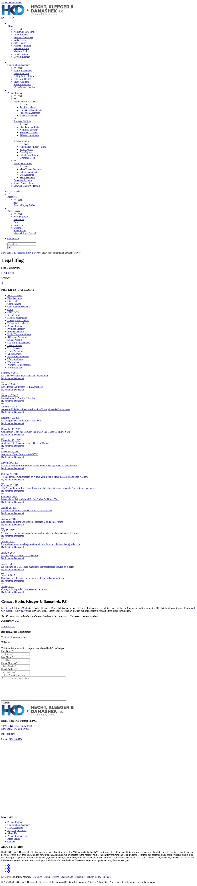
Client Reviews (21, 34)
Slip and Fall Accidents (18, 342)
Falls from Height (22, 79)
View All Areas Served (25, 233)
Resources (12, 196)
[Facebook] (8, 865)
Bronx (17, 222)
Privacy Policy (94, 877)
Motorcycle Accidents (18, 320)
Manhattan (19, 219)
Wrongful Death (27, 157)
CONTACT (13, 238)
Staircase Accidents (29, 132)
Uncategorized (14, 353)
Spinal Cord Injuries (29, 155)
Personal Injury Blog (17, 836)
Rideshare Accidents (17, 337)
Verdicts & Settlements (18, 356)
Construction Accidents (18, 65)
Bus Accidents (27, 174)
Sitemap (107, 877)
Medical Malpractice (17, 317)
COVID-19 (13, 312)
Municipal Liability (23, 163)
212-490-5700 (8, 273)
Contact (11, 841)
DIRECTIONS (8, 734)
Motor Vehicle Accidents (26, 101)
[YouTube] (8, 871)
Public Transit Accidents (19, 334)
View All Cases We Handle (27, 186)
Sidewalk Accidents (29, 135)
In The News (13, 315)
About (10, 26)
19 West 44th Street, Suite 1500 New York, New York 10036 (16, 727)
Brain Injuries (26, 149)
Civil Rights (13, 301)
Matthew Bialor (21, 51)
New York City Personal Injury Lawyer (20, 252)
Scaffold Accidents (23, 70)
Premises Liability (22, 121)
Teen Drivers (13, 348)
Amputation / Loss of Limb (33, 146)
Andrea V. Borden (22, 45)
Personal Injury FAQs (24, 205)
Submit (5, 703)
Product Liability (15, 331)
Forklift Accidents (22, 84)
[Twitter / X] (8, 868)
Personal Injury (14, 93)
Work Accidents (15, 359)
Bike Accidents (14, 298)
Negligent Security (29, 129)
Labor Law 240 (21, 73)
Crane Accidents (22, 81)
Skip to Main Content (11, 2)
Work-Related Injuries (24, 87)
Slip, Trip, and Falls (29, 127)
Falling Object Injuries (24, 76)
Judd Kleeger (20, 43)
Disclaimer (80, 877)
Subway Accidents (29, 172)
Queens (17, 227)
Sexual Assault (14, 340)
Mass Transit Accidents (31, 169)
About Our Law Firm (24, 31)
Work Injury (13, 362)
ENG (3, 18)
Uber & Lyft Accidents (31, 110)
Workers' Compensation (19, 365)
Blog (16, 202)
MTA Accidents (27, 177)
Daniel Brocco (21, 54)
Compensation (14, 304)
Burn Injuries (26, 152)
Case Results (13, 191)
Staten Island (20, 230)
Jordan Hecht (20, 40)
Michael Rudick (21, 48)
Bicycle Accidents (28, 115)
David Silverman (22, 56)
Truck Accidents (28, 107)
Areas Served (13, 211)
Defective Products (23, 180)
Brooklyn (18, 225)
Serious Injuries (21, 141)
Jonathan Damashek (23, 37)
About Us (12, 833)
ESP (11, 18)
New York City (21, 216)
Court (10, 309)
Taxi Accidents (14, 345)
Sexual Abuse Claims (24, 183)
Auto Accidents (14, 295)
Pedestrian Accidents (30, 113)
